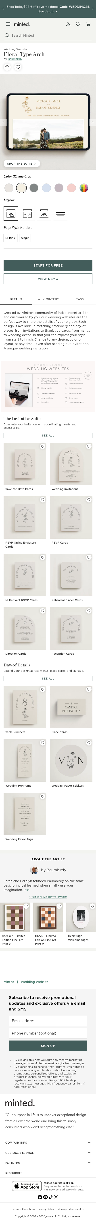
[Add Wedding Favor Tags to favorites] (42, 796)
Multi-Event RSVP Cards (21, 600)
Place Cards (59, 732)
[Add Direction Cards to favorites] (42, 611)
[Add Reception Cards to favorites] (89, 611)
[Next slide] (92, 122)
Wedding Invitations (65, 489)
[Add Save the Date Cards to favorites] (42, 446)
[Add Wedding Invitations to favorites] (89, 446)
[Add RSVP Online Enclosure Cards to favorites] (42, 499)
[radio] (11, 213)
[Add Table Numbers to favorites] (42, 689)
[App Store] (27, 1186)
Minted (9, 982)
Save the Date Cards (19, 489)
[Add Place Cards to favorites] (89, 689)
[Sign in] (68, 24)
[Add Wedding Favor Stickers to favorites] (89, 743)
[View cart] (88, 24)
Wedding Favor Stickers (68, 785)
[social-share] (7, 67)
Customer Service (19, 1152)
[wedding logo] (22, 24)
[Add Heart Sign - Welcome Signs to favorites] (92, 906)
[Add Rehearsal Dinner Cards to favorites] (89, 557)
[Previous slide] (3, 122)
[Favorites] (78, 24)
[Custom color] (84, 188)
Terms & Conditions (23, 1209)
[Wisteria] (59, 188)
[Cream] (21, 188)
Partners (12, 1163)
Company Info (16, 1142)
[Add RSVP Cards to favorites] (89, 499)
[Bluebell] (46, 188)
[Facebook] (40, 1196)
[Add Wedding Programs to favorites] (42, 743)
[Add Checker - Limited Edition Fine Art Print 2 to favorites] (26, 906)
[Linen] (9, 188)
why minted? (48, 299)
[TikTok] (50, 1196)
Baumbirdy (15, 59)
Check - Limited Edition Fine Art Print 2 (45, 940)
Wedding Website (34, 982)
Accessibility (76, 1209)
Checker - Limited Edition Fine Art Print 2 (13, 940)
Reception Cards (63, 653)
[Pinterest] (45, 1196)
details (16, 299)
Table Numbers (15, 732)
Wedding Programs (18, 785)
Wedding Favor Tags (19, 839)
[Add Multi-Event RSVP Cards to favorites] (42, 557)
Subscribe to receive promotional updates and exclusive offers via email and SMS (47, 1003)
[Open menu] (8, 24)
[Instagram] (56, 1196)
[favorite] (17, 67)
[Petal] (71, 188)
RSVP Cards (60, 542)
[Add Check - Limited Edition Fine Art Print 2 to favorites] (59, 906)
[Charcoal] (34, 188)
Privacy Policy (46, 1209)
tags (80, 299)
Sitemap (62, 1209)
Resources (14, 1173)
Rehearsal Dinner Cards (67, 600)
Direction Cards (15, 653)
